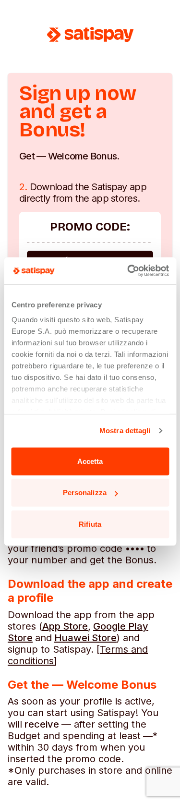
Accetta (90, 461)
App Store (65, 626)
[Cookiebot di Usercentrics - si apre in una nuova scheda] (128, 271)
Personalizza (85, 492)
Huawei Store (85, 638)
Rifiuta (90, 524)
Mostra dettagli (125, 430)
